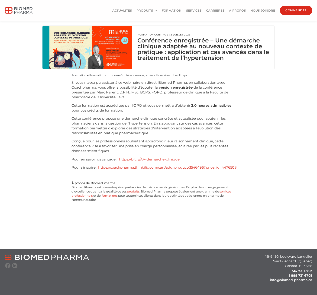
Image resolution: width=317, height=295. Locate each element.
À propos (237, 10)
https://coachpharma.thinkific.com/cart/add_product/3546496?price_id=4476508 (167, 167)
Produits (144, 10)
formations (109, 195)
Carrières (215, 10)
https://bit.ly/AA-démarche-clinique (149, 159)
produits (133, 191)
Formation (171, 10)
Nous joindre (262, 10)
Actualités (122, 10)
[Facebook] (7, 265)
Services (193, 10)
